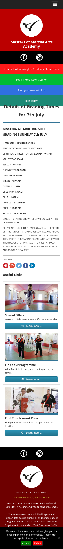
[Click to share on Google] (12, 265)
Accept (26, 543)
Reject (37, 543)
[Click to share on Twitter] (19, 265)
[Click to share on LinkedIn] (32, 265)
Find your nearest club (31, 90)
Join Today (31, 100)
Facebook (23, 57)
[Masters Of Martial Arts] (31, 25)
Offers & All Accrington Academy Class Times (31, 69)
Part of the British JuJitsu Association (31, 497)
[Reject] (58, 538)
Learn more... (33, 326)
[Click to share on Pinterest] (5, 265)
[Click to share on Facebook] (25, 265)
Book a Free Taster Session (31, 79)
